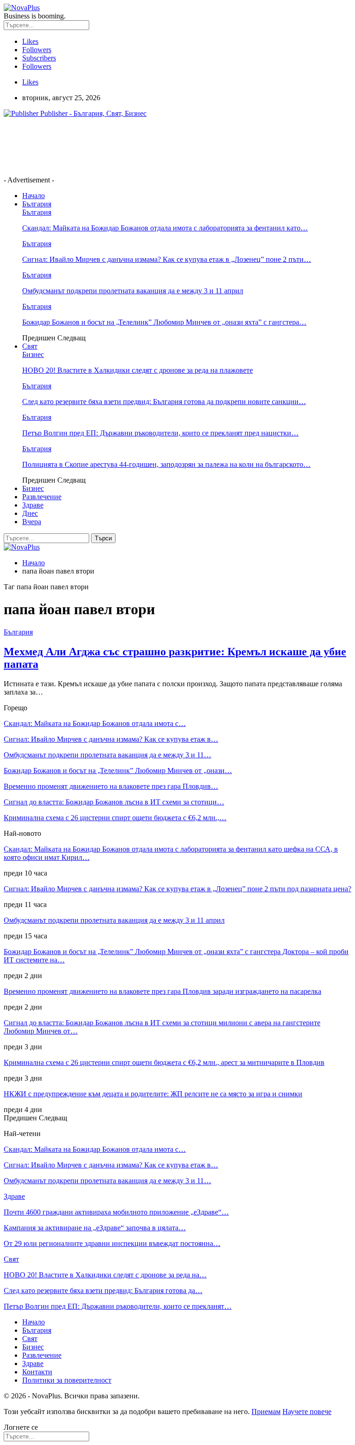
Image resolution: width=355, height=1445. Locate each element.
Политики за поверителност (66, 1380)
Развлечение (41, 497)
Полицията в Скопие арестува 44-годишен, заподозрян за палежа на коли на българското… (166, 464)
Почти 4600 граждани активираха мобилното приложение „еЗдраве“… (116, 1212)
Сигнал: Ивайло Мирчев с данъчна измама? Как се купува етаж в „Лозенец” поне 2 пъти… (166, 259)
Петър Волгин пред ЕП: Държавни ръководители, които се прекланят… (118, 1306)
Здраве (32, 505)
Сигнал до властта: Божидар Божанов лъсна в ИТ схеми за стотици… (114, 802)
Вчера (31, 522)
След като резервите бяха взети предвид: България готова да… (103, 1290)
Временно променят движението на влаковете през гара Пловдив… (111, 786)
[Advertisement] (172, 146)
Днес (30, 513)
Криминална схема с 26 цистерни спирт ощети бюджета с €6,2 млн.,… (115, 818)
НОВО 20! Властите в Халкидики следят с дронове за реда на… (105, 1275)
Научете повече (306, 1411)
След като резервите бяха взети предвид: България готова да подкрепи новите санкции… (164, 401)
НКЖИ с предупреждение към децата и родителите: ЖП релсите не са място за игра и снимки (153, 1094)
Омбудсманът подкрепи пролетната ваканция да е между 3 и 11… (107, 755)
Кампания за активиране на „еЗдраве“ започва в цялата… (95, 1228)
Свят (29, 346)
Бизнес (33, 354)
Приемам (266, 1411)
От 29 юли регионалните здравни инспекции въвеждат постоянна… (112, 1243)
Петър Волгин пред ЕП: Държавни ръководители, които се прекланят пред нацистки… (160, 433)
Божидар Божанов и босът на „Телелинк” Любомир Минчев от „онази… (118, 770)
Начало (33, 196)
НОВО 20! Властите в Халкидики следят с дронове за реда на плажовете (137, 370)
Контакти (37, 1372)
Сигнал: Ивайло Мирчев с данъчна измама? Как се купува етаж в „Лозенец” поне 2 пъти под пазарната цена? (177, 889)
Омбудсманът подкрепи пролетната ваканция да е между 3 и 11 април (132, 291)
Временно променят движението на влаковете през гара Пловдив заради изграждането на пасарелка (162, 991)
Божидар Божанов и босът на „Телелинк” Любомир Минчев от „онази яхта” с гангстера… (164, 322)
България (36, 204)
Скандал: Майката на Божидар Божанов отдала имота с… (95, 723)
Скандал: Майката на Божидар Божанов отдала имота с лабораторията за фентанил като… (165, 228)
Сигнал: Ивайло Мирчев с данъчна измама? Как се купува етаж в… (111, 739)
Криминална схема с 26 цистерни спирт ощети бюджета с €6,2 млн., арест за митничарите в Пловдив (164, 1062)
